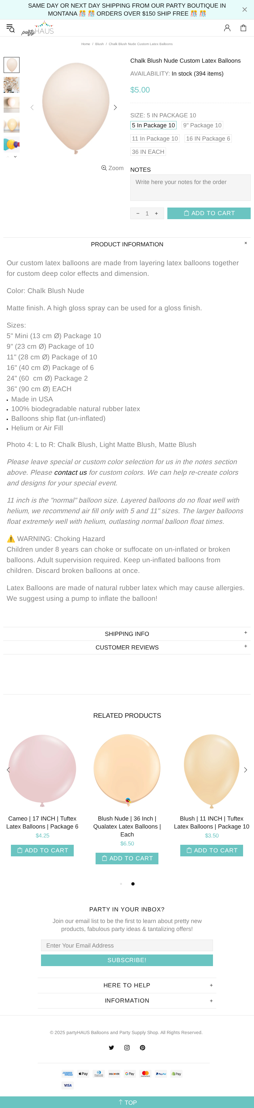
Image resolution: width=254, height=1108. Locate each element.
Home (85, 44)
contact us (70, 472)
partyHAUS (37, 28)
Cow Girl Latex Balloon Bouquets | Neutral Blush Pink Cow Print (202, 826)
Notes (140, 169)
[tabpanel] (117, 800)
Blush (99, 44)
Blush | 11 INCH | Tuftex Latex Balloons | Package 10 (117, 822)
